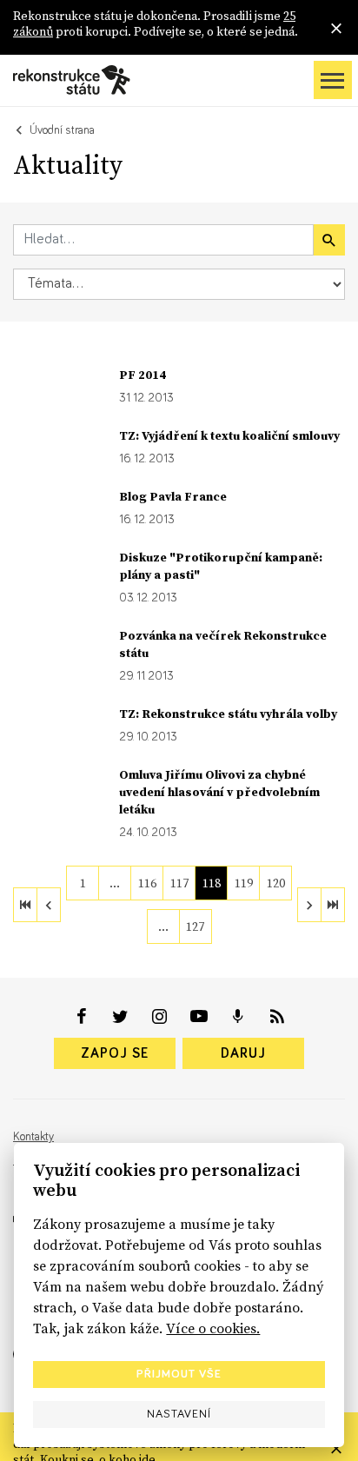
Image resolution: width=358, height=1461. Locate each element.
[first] (25, 904)
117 (179, 883)
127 (195, 926)
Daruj (243, 1053)
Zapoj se (115, 1053)
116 (147, 883)
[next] (309, 904)
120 (276, 883)
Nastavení (179, 1414)
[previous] (48, 904)
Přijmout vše (179, 1374)
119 (244, 883)
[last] (333, 904)
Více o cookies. (213, 1328)
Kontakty (33, 1137)
